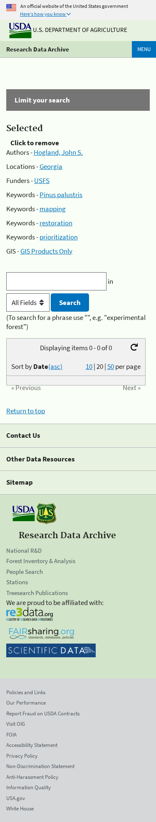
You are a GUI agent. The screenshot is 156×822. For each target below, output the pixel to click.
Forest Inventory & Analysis (40, 561)
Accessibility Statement (31, 745)
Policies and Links (25, 692)
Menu (144, 49)
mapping (53, 208)
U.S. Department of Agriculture (79, 30)
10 (89, 366)
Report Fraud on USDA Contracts (42, 713)
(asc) (55, 366)
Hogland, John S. (58, 152)
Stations (17, 582)
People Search (24, 572)
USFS (42, 180)
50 (110, 366)
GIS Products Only (46, 251)
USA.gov (15, 798)
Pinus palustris (61, 194)
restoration (56, 222)
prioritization (59, 236)
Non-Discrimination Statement (40, 766)
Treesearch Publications (37, 593)
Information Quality (28, 787)
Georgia (51, 166)
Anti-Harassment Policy (32, 777)
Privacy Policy (21, 755)
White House (20, 808)
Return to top (25, 410)
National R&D (24, 550)
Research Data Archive (37, 49)
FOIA (11, 734)
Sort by (36, 366)
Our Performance (26, 702)
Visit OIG (15, 723)
